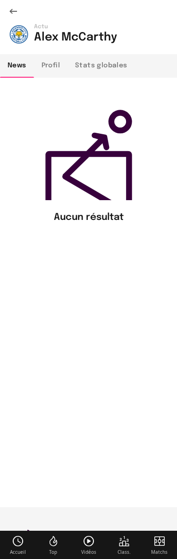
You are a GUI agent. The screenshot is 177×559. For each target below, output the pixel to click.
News (17, 65)
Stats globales (101, 65)
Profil (51, 65)
